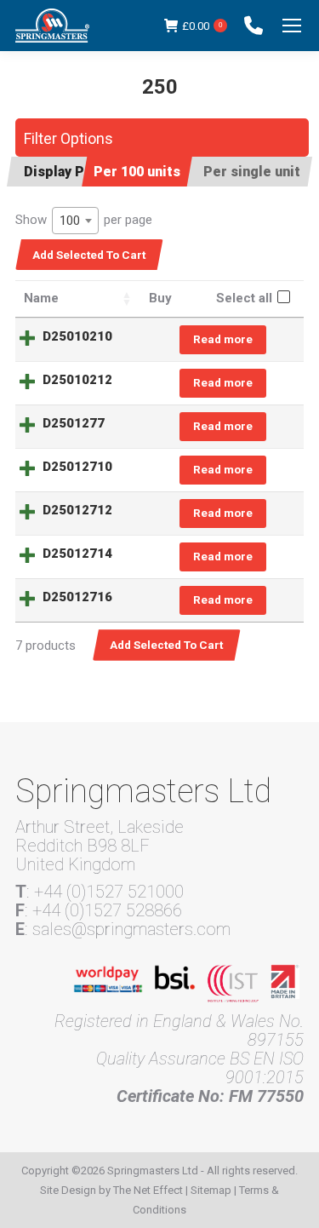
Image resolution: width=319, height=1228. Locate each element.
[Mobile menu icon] (292, 25)
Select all (244, 298)
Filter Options (68, 138)
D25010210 (77, 336)
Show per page (83, 220)
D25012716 (77, 597)
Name (41, 298)
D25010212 (77, 379)
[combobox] (75, 220)
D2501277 (74, 423)
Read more (223, 339)
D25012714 (77, 553)
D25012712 (77, 510)
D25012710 (77, 466)
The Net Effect (148, 1190)
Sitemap (211, 1190)
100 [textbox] (70, 220)
